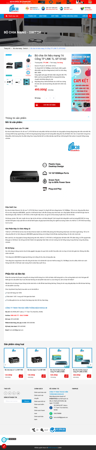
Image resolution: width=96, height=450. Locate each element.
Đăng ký (26, 401)
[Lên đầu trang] (91, 444)
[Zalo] (4, 439)
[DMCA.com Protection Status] (10, 439)
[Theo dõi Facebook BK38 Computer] (5, 393)
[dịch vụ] (81, 88)
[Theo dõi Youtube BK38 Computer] (18, 393)
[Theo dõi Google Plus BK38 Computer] (14, 393)
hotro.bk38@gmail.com (61, 417)
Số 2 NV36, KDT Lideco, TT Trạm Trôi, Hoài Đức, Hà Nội (26, 312)
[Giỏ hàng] (82, 9)
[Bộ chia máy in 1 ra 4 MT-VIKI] (14, 358)
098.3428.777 (36, 9)
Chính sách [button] (38, 388)
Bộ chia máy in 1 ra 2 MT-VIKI (37, 370)
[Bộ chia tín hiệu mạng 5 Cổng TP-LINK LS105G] (82, 358)
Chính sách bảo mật (40, 392)
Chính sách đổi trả (39, 401)
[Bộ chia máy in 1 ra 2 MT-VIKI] (37, 358)
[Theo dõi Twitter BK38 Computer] (9, 393)
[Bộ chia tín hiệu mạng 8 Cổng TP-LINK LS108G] (59, 358)
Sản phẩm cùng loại (14, 344)
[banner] (48, 2)
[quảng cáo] (81, 59)
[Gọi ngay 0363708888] (4, 446)
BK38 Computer (53, 447)
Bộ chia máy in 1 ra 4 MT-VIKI (14, 370)
